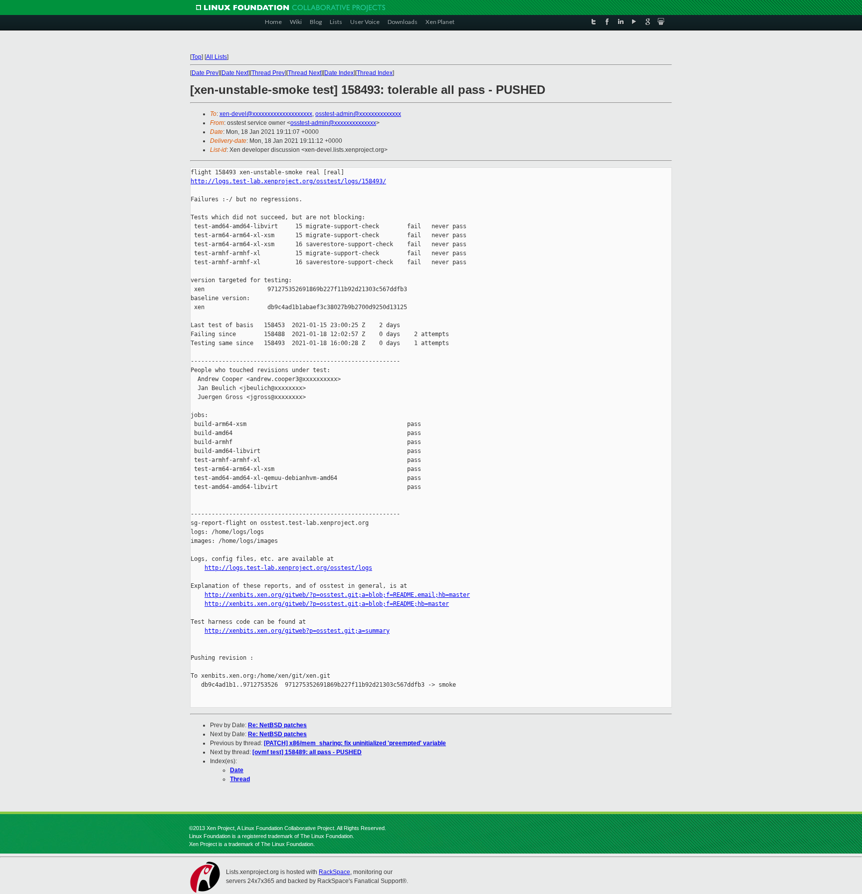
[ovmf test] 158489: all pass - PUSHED (307, 752)
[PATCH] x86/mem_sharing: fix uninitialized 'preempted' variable (355, 743)
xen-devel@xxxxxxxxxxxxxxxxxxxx (265, 113)
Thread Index (375, 72)
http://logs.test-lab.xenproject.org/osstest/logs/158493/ (288, 181)
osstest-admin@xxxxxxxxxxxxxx (358, 113)
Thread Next (304, 72)
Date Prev (205, 72)
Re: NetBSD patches (277, 725)
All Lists (216, 56)
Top (197, 56)
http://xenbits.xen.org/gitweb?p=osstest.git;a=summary (297, 630)
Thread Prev (268, 72)
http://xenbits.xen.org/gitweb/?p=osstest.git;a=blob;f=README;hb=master (327, 603)
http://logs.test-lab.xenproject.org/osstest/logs (288, 567)
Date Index (339, 72)
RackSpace (334, 872)
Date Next (234, 72)
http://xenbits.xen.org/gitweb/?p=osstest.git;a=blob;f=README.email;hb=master (337, 594)
